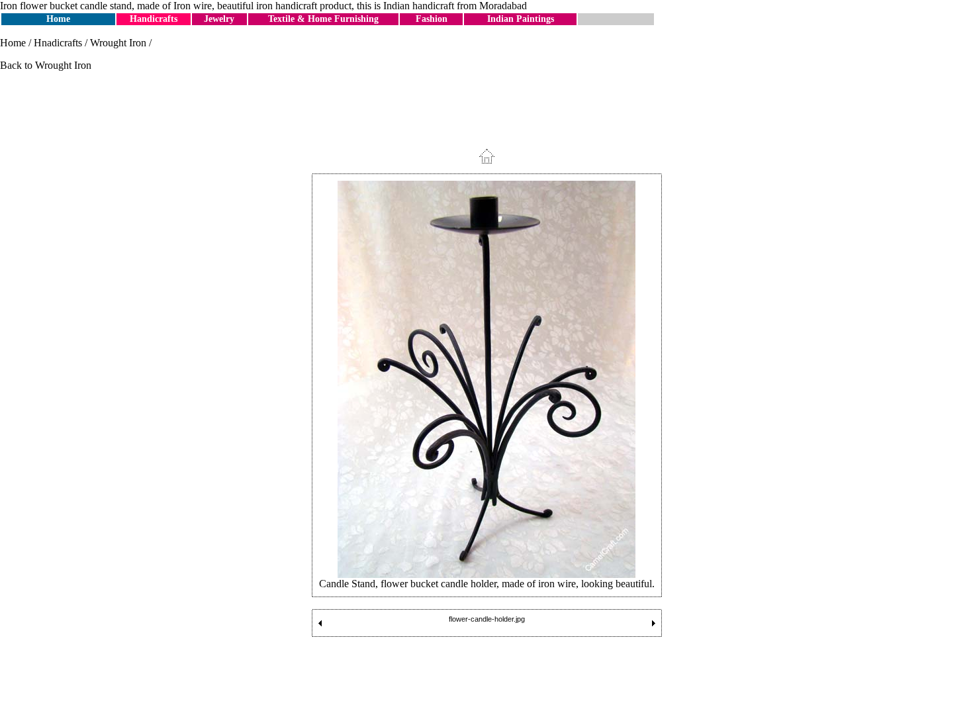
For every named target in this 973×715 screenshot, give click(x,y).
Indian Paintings (520, 19)
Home (58, 19)
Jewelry (219, 19)
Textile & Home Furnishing (323, 19)
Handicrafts (153, 19)
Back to (17, 65)
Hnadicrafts (58, 42)
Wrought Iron (118, 42)
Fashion (431, 19)
